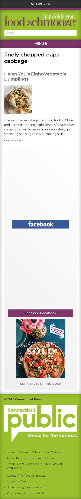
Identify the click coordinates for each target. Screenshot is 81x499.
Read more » (13, 140)
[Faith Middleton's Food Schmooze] (40, 20)
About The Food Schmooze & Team (30, 458)
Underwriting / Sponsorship (24, 487)
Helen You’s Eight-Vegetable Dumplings (35, 77)
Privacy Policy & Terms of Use (26, 493)
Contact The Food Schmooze (26, 475)
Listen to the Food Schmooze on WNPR (34, 452)
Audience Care (16, 481)
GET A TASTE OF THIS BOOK (40, 383)
